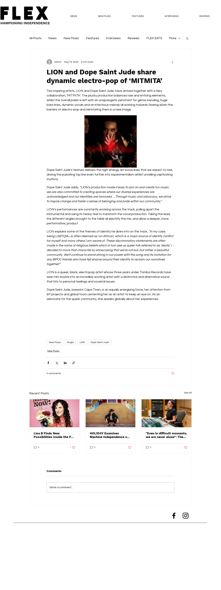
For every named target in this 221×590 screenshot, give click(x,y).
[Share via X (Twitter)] (56, 362)
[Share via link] (73, 362)
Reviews (134, 38)
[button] (187, 38)
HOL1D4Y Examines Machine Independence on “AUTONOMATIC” (109, 435)
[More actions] (172, 62)
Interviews (113, 38)
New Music (71, 38)
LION (82, 342)
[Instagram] (186, 516)
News (52, 38)
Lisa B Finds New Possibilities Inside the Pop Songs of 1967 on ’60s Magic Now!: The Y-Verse (54, 435)
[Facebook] (174, 516)
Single (70, 342)
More (172, 38)
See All (188, 393)
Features (92, 38)
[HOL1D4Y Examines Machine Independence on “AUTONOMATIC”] (111, 413)
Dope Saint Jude (100, 342)
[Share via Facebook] (48, 362)
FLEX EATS (154, 38)
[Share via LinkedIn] (65, 362)
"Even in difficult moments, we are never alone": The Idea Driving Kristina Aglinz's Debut (166, 435)
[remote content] (110, 318)
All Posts (35, 38)
